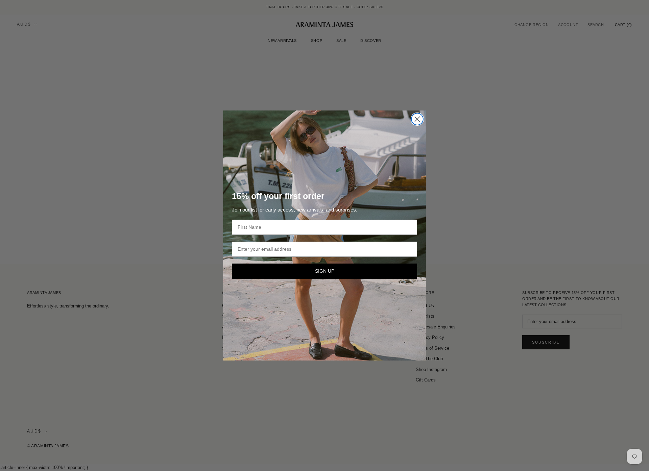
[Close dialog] (417, 119)
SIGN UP (324, 271)
